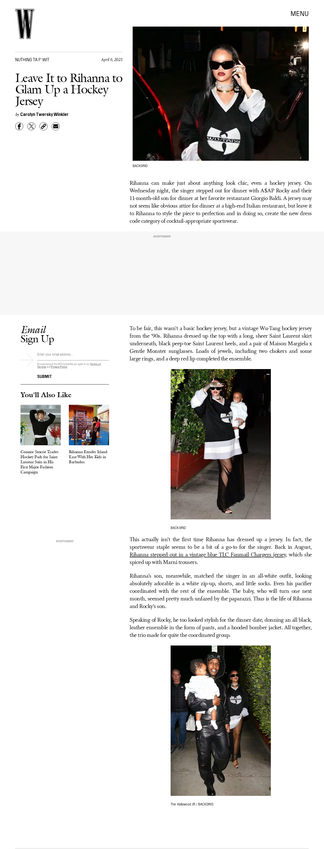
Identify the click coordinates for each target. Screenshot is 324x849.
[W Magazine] (24, 24)
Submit (44, 376)
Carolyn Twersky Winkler (44, 114)
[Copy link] (43, 126)
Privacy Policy (59, 366)
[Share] (19, 126)
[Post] (31, 126)
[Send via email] (56, 126)
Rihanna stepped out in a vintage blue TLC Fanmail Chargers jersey (208, 555)
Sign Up (37, 334)
